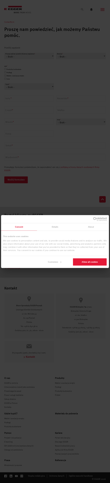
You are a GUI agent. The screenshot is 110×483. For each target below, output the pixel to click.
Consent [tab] (19, 227)
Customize (53, 262)
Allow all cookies (90, 262)
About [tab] (91, 227)
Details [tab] (55, 227)
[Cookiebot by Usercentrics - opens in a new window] (95, 219)
